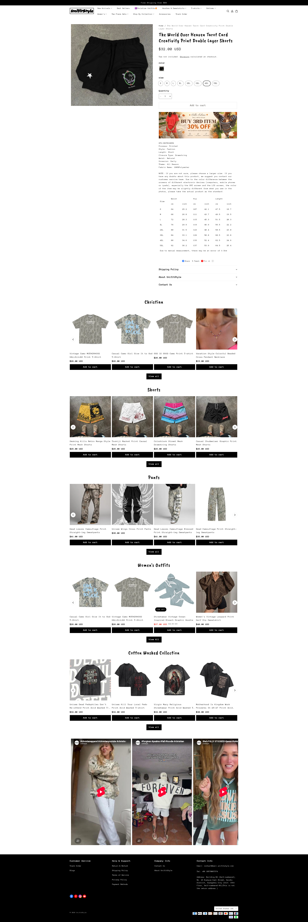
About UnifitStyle (163, 870)
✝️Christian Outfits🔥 (146, 8)
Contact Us (159, 866)
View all (154, 376)
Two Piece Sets (119, 14)
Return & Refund (120, 866)
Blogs (72, 870)
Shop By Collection (142, 14)
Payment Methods (120, 884)
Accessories (165, 14)
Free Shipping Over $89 (154, 3)
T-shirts (195, 8)
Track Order (181, 14)
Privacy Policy (119, 880)
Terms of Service (120, 875)
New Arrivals (104, 8)
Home (161, 26)
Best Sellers (123, 8)
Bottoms (210, 8)
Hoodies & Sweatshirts (173, 8)
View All (154, 639)
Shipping (184, 57)
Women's (101, 14)
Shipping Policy (120, 870)
